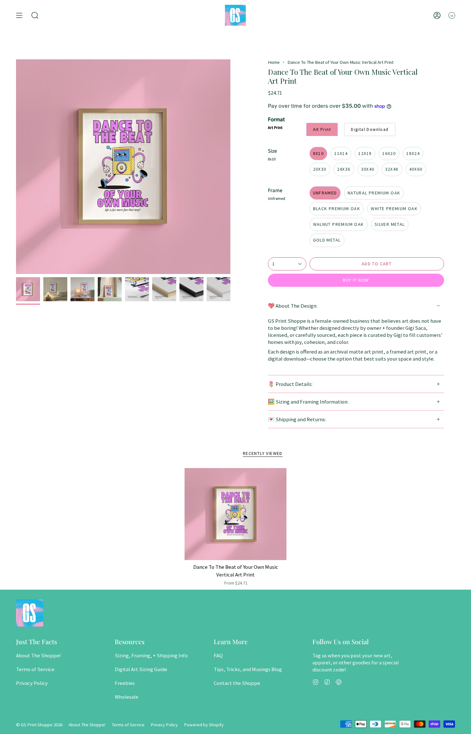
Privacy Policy (32, 683)
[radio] (322, 129)
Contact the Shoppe (237, 683)
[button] (35, 15)
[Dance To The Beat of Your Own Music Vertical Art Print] (236, 514)
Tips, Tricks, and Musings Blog (248, 669)
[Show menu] (19, 15)
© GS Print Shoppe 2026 (39, 725)
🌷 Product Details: (290, 384)
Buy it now (356, 280)
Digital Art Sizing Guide (141, 669)
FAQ (218, 655)
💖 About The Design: (292, 305)
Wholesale (126, 696)
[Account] (437, 15)
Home (274, 62)
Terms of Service (35, 669)
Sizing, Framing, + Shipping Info (151, 655)
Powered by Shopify (204, 725)
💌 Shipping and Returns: (297, 419)
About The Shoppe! (38, 655)
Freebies (125, 683)
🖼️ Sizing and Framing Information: (308, 401)
